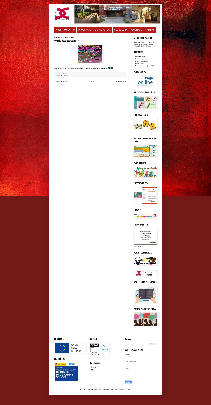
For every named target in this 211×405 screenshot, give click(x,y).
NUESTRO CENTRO (65, 30)
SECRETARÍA (120, 30)
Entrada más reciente (61, 81)
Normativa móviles (140, 56)
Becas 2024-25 (139, 63)
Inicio (92, 81)
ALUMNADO (136, 30)
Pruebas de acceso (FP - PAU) (144, 66)
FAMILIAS (150, 30)
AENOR (93, 367)
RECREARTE (65, 75)
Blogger (128, 389)
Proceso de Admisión (141, 61)
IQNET (93, 369)
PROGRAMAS (84, 30)
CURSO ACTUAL (103, 30)
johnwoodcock (108, 389)
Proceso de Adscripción (142, 59)
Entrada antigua (121, 81)
